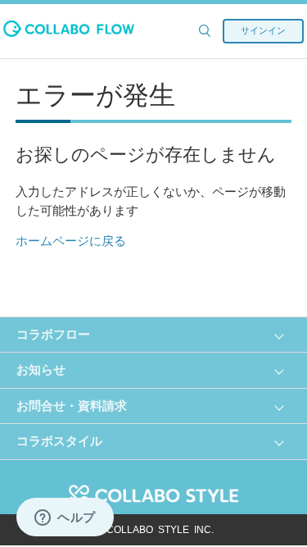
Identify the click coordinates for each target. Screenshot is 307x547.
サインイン (263, 30)
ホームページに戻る (71, 241)
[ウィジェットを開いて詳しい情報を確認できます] (65, 518)
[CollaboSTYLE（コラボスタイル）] (154, 486)
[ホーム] (68, 32)
